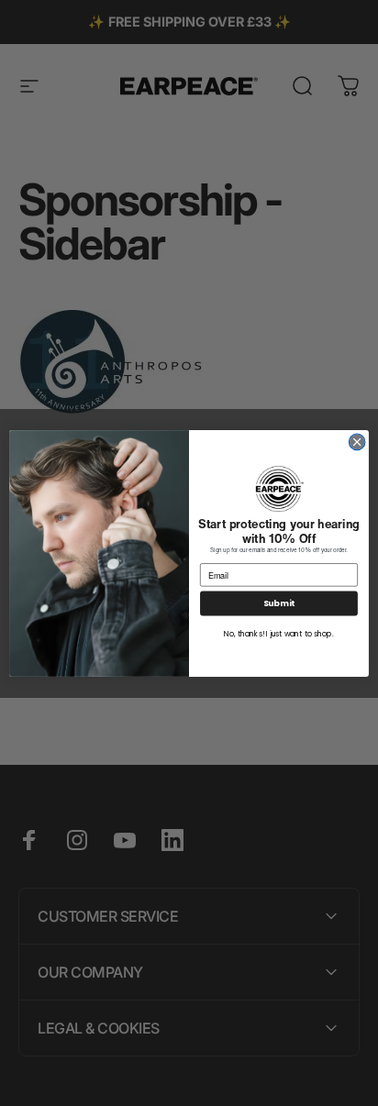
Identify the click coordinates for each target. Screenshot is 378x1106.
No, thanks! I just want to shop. (278, 633)
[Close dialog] (357, 442)
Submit (279, 603)
